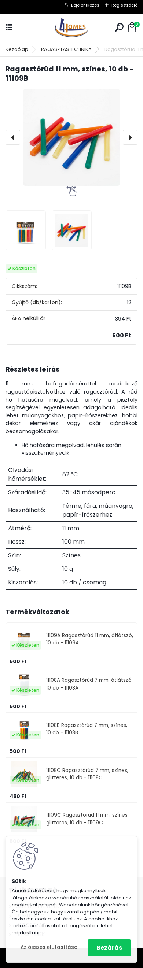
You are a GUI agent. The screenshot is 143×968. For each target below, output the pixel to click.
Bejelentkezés (85, 5)
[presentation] (13, 137)
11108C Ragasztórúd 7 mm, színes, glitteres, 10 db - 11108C (87, 774)
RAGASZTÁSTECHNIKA (66, 49)
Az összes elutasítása (49, 947)
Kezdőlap (17, 49)
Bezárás (109, 947)
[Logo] (71, 27)
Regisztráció (124, 5)
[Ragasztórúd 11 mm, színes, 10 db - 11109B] (71, 137)
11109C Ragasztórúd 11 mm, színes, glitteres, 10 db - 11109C (87, 819)
